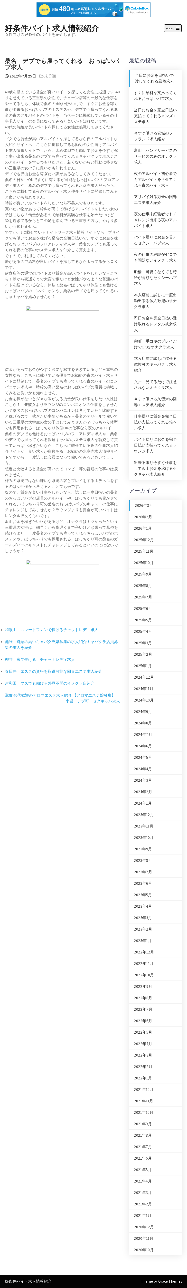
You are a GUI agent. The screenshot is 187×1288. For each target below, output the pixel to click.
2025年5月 (143, 620)
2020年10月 (144, 1249)
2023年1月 (143, 940)
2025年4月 (143, 631)
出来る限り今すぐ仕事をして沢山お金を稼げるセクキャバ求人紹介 (155, 468)
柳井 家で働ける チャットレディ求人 (40, 659)
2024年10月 (144, 700)
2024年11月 (143, 688)
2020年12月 (144, 1227)
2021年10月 (143, 1112)
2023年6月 (143, 883)
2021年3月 (143, 1192)
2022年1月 (143, 1078)
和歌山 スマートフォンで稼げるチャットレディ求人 (51, 629)
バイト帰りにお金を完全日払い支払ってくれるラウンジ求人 (155, 445)
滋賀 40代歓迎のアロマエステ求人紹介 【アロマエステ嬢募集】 (60, 695)
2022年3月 (143, 1055)
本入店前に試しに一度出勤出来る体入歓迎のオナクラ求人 (155, 300)
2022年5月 (143, 1032)
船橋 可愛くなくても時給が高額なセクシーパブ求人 (155, 277)
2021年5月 (143, 1169)
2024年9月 (143, 711)
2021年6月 (143, 1158)
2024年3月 (143, 780)
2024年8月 (143, 723)
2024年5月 (143, 757)
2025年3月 (143, 642)
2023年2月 (143, 929)
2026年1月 (143, 528)
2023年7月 (143, 872)
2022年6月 (143, 1020)
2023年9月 (143, 849)
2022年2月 (143, 1066)
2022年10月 (144, 975)
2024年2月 (143, 791)
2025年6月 (143, 608)
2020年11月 (143, 1238)
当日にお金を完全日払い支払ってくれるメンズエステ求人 (155, 115)
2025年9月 (143, 574)
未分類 (50, 76)
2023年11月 (143, 826)
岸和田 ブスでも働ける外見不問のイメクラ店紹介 (49, 683)
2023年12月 (144, 814)
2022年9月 (143, 986)
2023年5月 (143, 894)
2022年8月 (143, 997)
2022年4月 (143, 1043)
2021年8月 (143, 1135)
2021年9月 (143, 1123)
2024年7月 (143, 734)
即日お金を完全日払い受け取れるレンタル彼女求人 (155, 324)
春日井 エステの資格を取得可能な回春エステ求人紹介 (53, 671)
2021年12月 (144, 1089)
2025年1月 (143, 665)
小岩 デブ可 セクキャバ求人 (92, 701)
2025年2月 (143, 654)
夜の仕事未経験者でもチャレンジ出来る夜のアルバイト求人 (155, 219)
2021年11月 (143, 1101)
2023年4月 (143, 906)
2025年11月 (143, 551)
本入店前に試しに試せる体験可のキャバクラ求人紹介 (155, 364)
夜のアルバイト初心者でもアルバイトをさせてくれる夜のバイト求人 (155, 179)
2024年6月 (143, 746)
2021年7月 (143, 1146)
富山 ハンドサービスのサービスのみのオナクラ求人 (155, 156)
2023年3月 (143, 917)
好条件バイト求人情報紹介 (52, 27)
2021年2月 (143, 1204)
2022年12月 (144, 952)
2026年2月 (143, 516)
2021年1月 (142, 1215)
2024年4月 (143, 768)
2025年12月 (144, 539)
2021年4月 (143, 1181)
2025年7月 (143, 597)
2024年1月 (143, 803)
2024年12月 (144, 677)
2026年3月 (144, 505)
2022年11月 (144, 963)
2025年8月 (143, 585)
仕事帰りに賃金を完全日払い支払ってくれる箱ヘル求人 (155, 422)
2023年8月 (143, 860)
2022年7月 (143, 1009)
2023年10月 (144, 837)
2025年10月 (144, 562)
